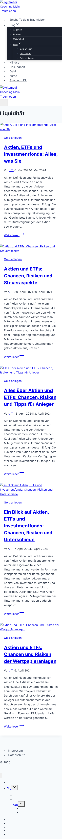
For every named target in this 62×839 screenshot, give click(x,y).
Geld (13, 71)
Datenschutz (16, 755)
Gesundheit (18, 39)
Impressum (15, 750)
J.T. (11, 170)
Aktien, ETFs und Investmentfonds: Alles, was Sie (31, 154)
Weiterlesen (14, 235)
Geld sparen (25, 53)
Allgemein (17, 29)
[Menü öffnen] (3, 102)
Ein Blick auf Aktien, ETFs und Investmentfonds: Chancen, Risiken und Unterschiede (28, 525)
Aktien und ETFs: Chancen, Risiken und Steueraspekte (28, 275)
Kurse (13, 76)
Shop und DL (18, 80)
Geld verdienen (27, 58)
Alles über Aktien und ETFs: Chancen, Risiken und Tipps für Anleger (30, 397)
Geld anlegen (26, 49)
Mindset (17, 34)
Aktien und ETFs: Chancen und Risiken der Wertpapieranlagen (30, 654)
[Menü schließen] (1, 775)
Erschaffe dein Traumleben (27, 19)
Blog (9, 788)
